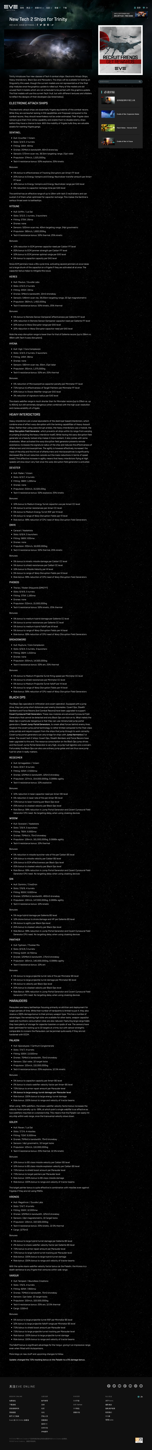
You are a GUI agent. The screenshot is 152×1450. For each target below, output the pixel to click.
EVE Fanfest (77, 1404)
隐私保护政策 (110, 1408)
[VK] (141, 1386)
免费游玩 (12, 1401)
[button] (137, 7)
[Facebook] (108, 1386)
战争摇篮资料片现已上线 (126, 100)
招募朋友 (44, 1420)
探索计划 (76, 1412)
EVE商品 (76, 1408)
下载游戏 (12, 1404)
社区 (43, 1408)
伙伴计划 (44, 1428)
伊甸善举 (44, 1431)
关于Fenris (109, 1401)
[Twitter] (114, 1386)
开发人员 (44, 1416)
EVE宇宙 (76, 1401)
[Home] (11, 10)
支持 (43, 1404)
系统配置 (12, 1412)
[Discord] (130, 1386)
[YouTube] (119, 1386)
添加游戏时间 (14, 1408)
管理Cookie (109, 1420)
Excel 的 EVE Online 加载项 (19, 1420)
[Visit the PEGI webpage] (139, 1440)
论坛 (43, 1412)
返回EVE (44, 1424)
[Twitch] (125, 1386)
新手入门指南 (14, 1416)
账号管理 (44, 1401)
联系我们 (108, 1412)
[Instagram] (135, 1386)
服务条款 (108, 1404)
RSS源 (107, 1416)
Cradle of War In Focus (125, 141)
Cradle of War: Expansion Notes (128, 114)
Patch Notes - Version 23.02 (127, 128)
